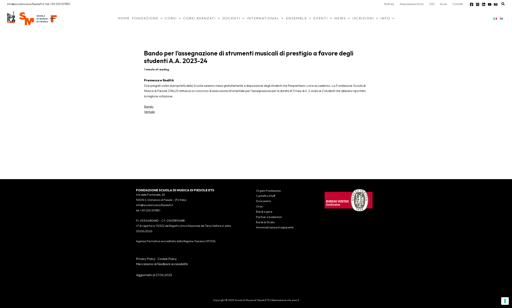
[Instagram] (477, 4)
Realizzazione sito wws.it (285, 300)
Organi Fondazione (268, 190)
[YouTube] (489, 4)
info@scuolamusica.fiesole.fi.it (25, 4)
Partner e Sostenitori (269, 217)
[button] (503, 4)
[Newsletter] (495, 4)
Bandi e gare (264, 211)
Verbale (149, 112)
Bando (148, 107)
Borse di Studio (265, 222)
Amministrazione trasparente (274, 227)
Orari (259, 206)
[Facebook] (471, 4)
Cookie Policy (167, 259)
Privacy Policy (145, 259)
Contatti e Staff (265, 196)
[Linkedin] (483, 4)
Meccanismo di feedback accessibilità (162, 264)
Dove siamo (263, 201)
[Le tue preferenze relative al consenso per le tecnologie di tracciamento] (505, 301)
